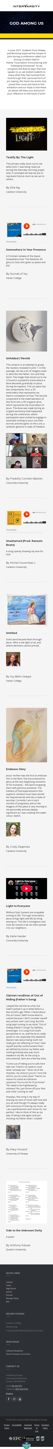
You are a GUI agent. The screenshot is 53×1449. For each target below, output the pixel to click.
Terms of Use (36, 1428)
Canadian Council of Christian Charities (29, 1438)
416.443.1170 (17, 1386)
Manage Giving (12, 1298)
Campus (9, 1282)
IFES (40, 1438)
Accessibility (17, 1425)
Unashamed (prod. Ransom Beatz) (31, 532)
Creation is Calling (13, 1323)
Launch (9, 1292)
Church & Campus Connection (18, 1354)
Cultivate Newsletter (14, 1351)
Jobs (8, 1301)
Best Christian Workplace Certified (27, 1445)
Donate (9, 1295)
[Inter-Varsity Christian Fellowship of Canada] (26, 5)
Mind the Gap (11, 1327)
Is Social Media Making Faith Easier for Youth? (24, 1331)
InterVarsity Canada (12, 532)
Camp (8, 1285)
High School (11, 1288)
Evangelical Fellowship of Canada (14, 1438)
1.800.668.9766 (21, 1389)
